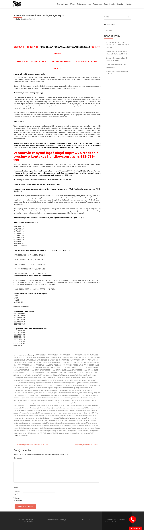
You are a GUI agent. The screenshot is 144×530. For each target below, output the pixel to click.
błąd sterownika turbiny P (44, 383)
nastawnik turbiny (63, 405)
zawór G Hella (63, 433)
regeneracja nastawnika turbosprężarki (62, 410)
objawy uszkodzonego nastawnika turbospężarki (67, 408)
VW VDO (43, 433)
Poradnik (120, 4)
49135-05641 (45, 367)
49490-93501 (45, 372)
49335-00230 (35, 372)
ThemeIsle (125, 522)
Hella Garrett (85, 395)
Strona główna (62, 4)
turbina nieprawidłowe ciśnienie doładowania (59, 423)
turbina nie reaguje (89, 420)
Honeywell (94, 395)
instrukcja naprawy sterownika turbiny (26, 398)
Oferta (72, 4)
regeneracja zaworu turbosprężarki (71, 413)
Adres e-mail (16, 492)
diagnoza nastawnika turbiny (78, 390)
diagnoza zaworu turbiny (84, 393)
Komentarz (17, 459)
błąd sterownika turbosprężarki (64, 383)
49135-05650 (56, 367)
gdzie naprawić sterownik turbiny (69, 395)
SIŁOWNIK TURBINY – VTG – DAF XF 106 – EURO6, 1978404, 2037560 (117, 44)
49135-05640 (35, 367)
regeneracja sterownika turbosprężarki (26, 413)
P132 (86, 408)
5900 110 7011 (56, 372)
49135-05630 (24, 367)
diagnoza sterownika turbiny (41, 393)
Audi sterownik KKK (49, 375)
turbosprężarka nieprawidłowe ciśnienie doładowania (60, 428)
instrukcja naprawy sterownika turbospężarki (55, 398)
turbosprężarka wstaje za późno (77, 430)
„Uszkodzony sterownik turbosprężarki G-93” (30, 444)
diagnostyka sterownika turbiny (64, 388)
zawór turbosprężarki (86, 433)
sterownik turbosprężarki (68, 415)
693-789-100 (87, 520)
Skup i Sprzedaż (109, 4)
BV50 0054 (56, 385)
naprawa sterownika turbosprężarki (63, 403)
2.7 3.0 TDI (74, 365)
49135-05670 (87, 367)
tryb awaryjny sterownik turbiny (82, 418)
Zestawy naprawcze (84, 4)
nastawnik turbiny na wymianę (80, 405)
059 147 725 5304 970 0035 (59, 365)
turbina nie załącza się (36, 423)
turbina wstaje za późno (58, 425)
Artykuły (109, 30)
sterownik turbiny (32, 415)
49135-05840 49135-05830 (40, 370)
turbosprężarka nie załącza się (31, 428)
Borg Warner (47, 385)
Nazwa (16, 487)
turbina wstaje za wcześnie (75, 425)
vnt (38, 433)
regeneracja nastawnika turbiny (37, 410)
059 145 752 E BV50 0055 (38, 365)
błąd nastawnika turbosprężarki (81, 380)
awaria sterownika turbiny (33, 377)
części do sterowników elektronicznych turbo (76, 385)
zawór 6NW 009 (52, 433)
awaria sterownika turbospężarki (54, 377)
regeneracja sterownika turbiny (86, 410)
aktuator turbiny (19, 375)
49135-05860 (66, 370)
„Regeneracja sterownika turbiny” (87, 444)
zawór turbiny (73, 433)
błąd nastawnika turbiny (61, 380)
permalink (24, 436)
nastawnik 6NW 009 (37, 405)
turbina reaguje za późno (21, 425)
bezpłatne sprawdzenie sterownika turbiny (38, 380)
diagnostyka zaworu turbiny (33, 390)
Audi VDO (59, 375)
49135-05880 (77, 370)
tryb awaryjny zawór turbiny (47, 420)
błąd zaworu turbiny (82, 383)
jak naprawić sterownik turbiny (81, 398)
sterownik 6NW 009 (90, 413)
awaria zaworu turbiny (73, 377)
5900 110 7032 (79, 372)
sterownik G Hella (19, 415)
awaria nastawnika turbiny (73, 375)
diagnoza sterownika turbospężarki (64, 393)
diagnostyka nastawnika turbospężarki (40, 388)
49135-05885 (87, 370)
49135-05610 (89, 365)
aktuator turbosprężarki (33, 375)
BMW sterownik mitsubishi (33, 385)
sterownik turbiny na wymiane (49, 415)
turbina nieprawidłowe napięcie (86, 423)
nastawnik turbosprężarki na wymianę (37, 408)
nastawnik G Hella (50, 405)
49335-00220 (24, 372)
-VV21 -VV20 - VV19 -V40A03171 (51, 362)
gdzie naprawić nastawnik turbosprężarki (43, 395)
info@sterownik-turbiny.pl (57, 520)
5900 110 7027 (68, 372)
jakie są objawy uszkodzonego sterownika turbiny (53, 400)
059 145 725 (67, 362)
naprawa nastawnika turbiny (80, 400)
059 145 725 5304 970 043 (83, 362)
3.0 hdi (80, 365)
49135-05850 (55, 370)
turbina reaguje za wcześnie (40, 425)
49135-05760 (24, 370)
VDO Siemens (31, 433)
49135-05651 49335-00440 (71, 367)
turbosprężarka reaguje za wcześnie (54, 430)
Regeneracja (97, 4)
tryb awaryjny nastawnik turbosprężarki (56, 418)
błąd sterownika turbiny (27, 383)
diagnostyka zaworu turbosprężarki (56, 390)
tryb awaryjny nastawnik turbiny (31, 418)
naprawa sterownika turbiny (41, 403)
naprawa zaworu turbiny (84, 403)
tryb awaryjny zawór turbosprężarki (70, 420)
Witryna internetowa (17, 499)
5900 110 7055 (91, 372)
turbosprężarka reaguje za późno (31, 430)
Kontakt (129, 4)
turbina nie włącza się (20, 423)
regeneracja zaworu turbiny (49, 413)
